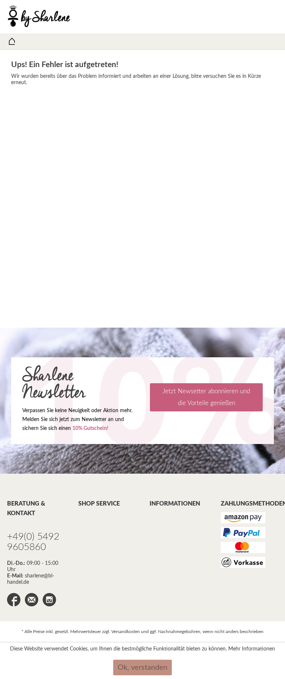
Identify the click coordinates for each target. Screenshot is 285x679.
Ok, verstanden (142, 667)
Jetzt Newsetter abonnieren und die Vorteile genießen (206, 397)
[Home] (12, 41)
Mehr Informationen (251, 649)
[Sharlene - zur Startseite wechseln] (39, 17)
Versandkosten (125, 631)
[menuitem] (12, 41)
